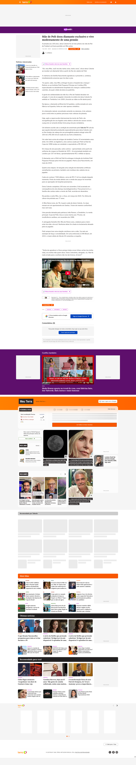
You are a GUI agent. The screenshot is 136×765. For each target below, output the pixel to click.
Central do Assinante (100, 2)
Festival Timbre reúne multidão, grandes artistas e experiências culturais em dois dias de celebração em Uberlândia (60, 694)
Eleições (78, 580)
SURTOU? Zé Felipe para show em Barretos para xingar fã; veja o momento (60, 650)
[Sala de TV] (46, 297)
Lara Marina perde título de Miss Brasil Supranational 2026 (85, 693)
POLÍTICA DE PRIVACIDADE (82, 752)
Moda (43, 386)
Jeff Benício (57, 309)
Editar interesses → (112, 409)
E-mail (111, 2)
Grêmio (27, 592)
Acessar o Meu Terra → (41, 401)
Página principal (27, 2)
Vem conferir (29, 439)
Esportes (53, 603)
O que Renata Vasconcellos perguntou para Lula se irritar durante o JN (29, 638)
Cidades (27, 580)
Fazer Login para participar (68, 332)
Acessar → (38, 445)
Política (78, 592)
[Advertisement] (106, 650)
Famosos (49, 309)
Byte (27, 603)
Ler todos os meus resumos (84, 425)
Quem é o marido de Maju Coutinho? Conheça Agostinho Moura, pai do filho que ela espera (34, 650)
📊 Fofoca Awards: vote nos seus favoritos (55, 64)
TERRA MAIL (89, 2)
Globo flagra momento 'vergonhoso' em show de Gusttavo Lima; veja (27, 682)
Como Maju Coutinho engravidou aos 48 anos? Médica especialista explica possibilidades (85, 650)
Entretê (65, 309)
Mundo (52, 592)
